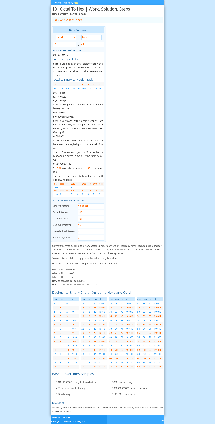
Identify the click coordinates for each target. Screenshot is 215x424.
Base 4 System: (61, 212)
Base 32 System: (61, 237)
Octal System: (60, 218)
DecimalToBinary (65, 3)
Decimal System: (62, 224)
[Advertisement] (29, 70)
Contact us (66, 417)
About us (56, 417)
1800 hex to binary (122, 382)
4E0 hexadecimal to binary (70, 388)
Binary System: (61, 205)
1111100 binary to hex (124, 394)
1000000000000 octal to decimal (129, 388)
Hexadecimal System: (64, 231)
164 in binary (63, 394)
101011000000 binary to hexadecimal (76, 382)
